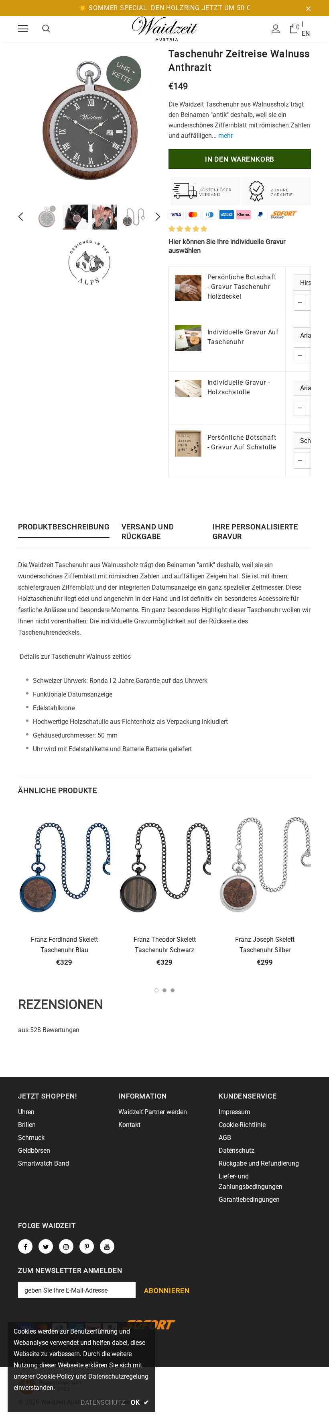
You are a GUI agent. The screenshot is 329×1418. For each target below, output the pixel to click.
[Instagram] (66, 1246)
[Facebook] (25, 1246)
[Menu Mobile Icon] (23, 29)
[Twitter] (46, 1246)
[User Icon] (276, 29)
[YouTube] (107, 1246)
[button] (188, 229)
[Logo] (164, 28)
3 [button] (173, 990)
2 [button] (164, 990)
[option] (89, 121)
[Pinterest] (86, 1246)
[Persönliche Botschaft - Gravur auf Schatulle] (188, 443)
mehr (225, 135)
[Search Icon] (46, 29)
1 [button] (156, 990)
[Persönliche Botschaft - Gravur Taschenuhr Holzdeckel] (188, 288)
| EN (306, 28)
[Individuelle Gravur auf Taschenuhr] (188, 338)
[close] (308, 8)
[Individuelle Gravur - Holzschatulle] (188, 388)
